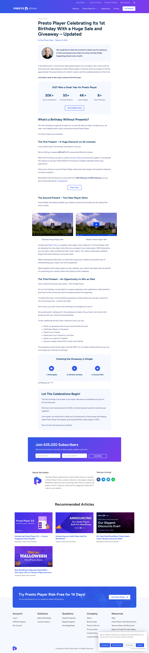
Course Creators (43, 622)
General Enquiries (69, 618)
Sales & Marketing (44, 618)
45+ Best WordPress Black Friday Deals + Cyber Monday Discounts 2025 (113, 537)
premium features (76, 158)
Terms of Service (93, 625)
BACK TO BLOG (43, 18)
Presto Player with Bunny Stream (124, 622)
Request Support (68, 622)
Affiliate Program (19, 622)
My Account (17, 625)
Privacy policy (92, 629)
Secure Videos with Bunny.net (123, 625)
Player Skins (52, 245)
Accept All (105, 645)
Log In (15, 618)
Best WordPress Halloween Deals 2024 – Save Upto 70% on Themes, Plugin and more (33, 571)
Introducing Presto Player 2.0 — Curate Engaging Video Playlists (31, 537)
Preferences (129, 645)
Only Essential (116, 645)
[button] (85, 2)
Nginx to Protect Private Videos (124, 629)
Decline (140, 645)
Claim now (74, 187)
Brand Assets (92, 622)
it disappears (62, 181)
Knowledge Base (68, 625)
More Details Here (74, 108)
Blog (113, 618)
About (89, 618)
